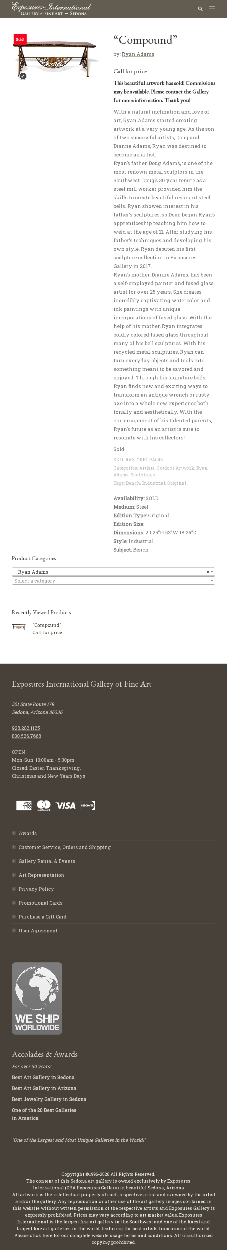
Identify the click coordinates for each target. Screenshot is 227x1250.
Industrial (153, 483)
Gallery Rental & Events (47, 861)
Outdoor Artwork (175, 468)
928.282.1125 (26, 728)
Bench (133, 483)
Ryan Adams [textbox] (111, 572)
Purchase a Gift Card (43, 916)
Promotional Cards (40, 903)
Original (176, 483)
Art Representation (41, 875)
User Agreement (38, 930)
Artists (147, 468)
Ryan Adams (138, 54)
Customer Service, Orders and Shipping (65, 847)
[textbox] (113, 581)
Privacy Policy (36, 889)
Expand (23, 76)
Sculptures (143, 475)
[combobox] (113, 571)
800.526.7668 (26, 736)
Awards (28, 833)
